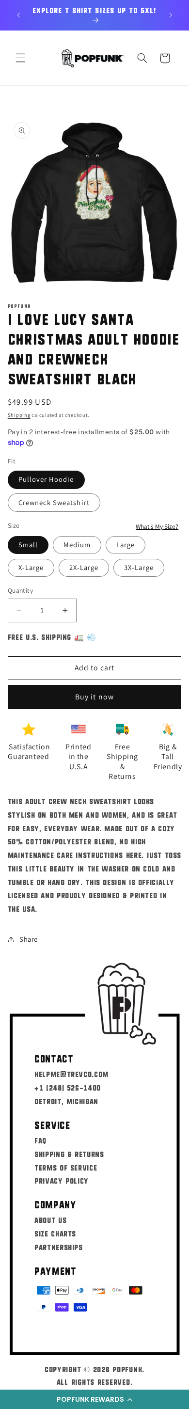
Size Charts (55, 1233)
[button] (94, 1399)
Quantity (20, 590)
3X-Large (138, 567)
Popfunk (127, 1369)
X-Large (31, 567)
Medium (77, 544)
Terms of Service (65, 1167)
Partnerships (58, 1246)
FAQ (40, 1140)
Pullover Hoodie (46, 479)
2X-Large (83, 567)
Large (125, 544)
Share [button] (28, 939)
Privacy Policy (61, 1180)
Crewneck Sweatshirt (54, 502)
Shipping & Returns (69, 1153)
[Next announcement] (170, 15)
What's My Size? (157, 526)
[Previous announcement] (18, 15)
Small (28, 544)
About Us (50, 1219)
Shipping (19, 415)
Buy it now (94, 697)
